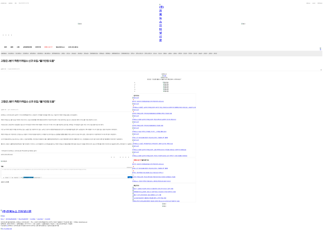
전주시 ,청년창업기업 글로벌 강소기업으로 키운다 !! (147, 172)
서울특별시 (4, 53)
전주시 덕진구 (148, 53)
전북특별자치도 (94, 53)
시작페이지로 (3, 3)
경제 (11, 47)
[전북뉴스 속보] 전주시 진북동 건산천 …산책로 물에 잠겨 (149, 131)
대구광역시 (18, 53)
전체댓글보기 (129, 167)
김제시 (175, 53)
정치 (5, 47)
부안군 (215, 53)
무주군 (190, 53)
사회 (18, 47)
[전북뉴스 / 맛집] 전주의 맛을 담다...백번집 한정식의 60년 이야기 (151, 181)
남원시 (170, 53)
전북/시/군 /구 (48, 47)
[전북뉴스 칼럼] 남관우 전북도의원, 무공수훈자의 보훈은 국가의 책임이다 (154, 119)
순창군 (205, 53)
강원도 (63, 53)
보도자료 (40, 219)
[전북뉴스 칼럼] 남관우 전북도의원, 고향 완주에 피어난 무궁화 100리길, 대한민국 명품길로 (159, 149)
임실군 (200, 53)
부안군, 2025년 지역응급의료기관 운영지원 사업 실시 (148, 101)
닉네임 (6, 177)
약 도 (2, 219)
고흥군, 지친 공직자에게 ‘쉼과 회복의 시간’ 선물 (147, 195)
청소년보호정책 (23, 219)
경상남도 (73, 53)
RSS (15, 3)
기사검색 (47, 219)
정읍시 (165, 53)
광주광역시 (33, 53)
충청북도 (108, 53)
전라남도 (86, 53)
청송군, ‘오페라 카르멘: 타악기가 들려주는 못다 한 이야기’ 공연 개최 (153, 188)
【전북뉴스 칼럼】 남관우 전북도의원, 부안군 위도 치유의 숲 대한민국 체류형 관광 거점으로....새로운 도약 (164, 107)
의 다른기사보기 (7, 154)
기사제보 (32, 219)
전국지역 (38, 47)
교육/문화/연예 (27, 47)
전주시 (132, 53)
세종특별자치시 (116, 53)
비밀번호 (16, 177)
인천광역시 (25, 53)
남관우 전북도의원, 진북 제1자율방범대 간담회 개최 (147, 125)
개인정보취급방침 (11, 219)
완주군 (180, 53)
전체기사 (308, 3)
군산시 (155, 53)
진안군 (185, 53)
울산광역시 (47, 53)
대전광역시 (40, 53)
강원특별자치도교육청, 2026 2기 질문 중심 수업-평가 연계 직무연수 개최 (154, 191)
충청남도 (101, 53)
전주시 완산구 (139, 53)
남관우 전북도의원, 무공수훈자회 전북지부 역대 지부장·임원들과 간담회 (153, 177)
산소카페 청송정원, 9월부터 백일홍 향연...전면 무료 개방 (149, 198)
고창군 (210, 53)
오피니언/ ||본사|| (73, 47)
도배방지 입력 (37, 177)
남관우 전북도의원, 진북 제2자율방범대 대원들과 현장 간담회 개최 (152, 113)
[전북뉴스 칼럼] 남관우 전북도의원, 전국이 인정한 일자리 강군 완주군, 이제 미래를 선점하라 (159, 155)
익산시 (160, 53)
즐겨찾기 (11, 3)
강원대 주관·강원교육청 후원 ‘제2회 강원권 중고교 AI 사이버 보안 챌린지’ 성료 (156, 201)
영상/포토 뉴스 (60, 47)
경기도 (68, 53)
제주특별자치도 (56, 53)
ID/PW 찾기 (320, 3)
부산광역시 (11, 53)
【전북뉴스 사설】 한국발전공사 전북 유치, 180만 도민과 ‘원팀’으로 (152, 143)
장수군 (195, 53)
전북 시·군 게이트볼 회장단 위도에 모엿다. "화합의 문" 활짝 (150, 137)
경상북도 (80, 53)
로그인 (313, 3)
